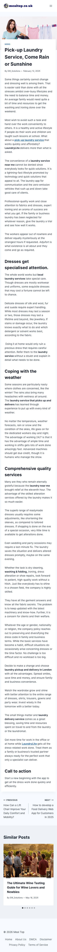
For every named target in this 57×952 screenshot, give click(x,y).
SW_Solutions (14, 71)
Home (8, 939)
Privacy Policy (17, 944)
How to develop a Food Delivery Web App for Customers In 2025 (42, 809)
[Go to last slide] (8, 874)
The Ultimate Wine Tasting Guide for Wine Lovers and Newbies (26, 887)
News (7, 44)
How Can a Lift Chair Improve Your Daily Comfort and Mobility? (15, 809)
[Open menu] (50, 6)
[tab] (22, 908)
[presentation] (28, 860)
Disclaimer (46, 939)
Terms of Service (38, 944)
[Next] (48, 874)
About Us (20, 939)
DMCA (33, 939)
